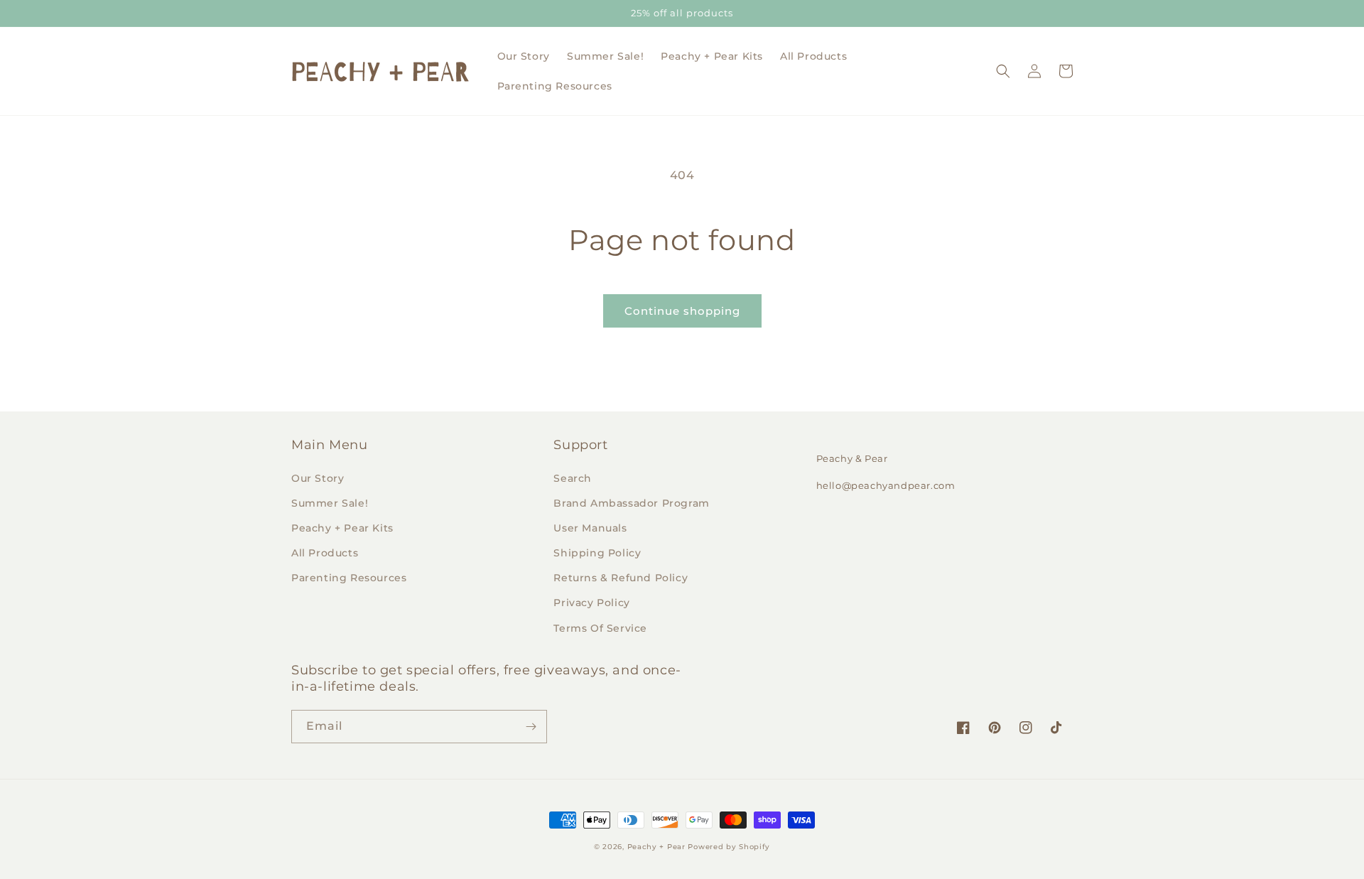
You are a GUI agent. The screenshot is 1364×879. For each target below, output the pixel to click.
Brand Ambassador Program (631, 503)
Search (572, 478)
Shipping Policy (597, 552)
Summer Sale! (329, 503)
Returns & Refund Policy (620, 577)
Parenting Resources (348, 577)
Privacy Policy (591, 602)
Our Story (317, 478)
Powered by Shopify (729, 846)
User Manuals (590, 528)
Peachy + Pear (656, 846)
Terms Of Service (600, 628)
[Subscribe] (530, 726)
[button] (1003, 71)
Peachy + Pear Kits (342, 528)
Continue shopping (682, 311)
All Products (324, 552)
